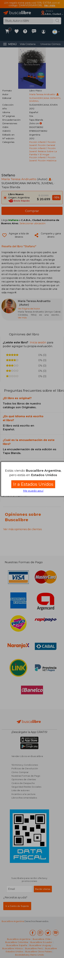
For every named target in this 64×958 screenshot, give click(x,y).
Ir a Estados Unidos (33, 484)
